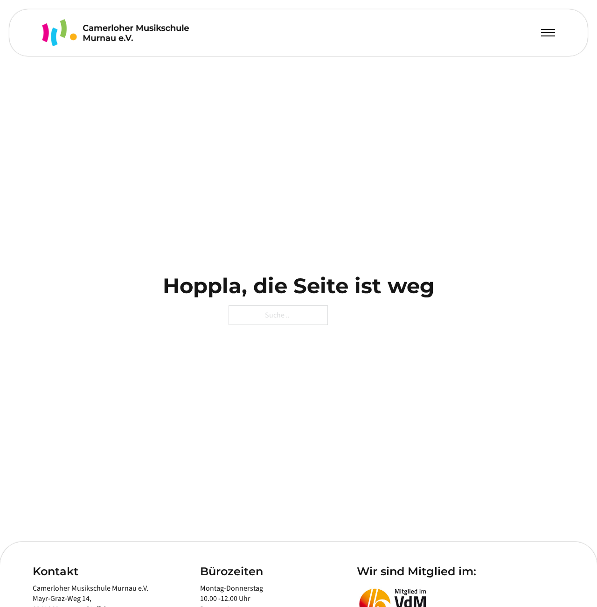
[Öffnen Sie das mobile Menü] (548, 32)
